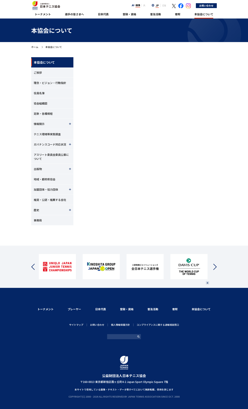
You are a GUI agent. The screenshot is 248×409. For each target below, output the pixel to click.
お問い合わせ (206, 5)
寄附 (177, 14)
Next (213, 267)
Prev (35, 267)
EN (164, 5)
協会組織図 (40, 103)
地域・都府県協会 (44, 179)
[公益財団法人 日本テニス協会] (45, 3)
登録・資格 (129, 14)
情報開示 (39, 124)
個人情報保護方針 (120, 324)
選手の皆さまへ (74, 14)
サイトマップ (76, 324)
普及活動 (155, 14)
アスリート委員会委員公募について (51, 157)
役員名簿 (39, 93)
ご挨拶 (38, 72)
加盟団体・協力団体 (46, 189)
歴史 (36, 210)
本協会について (203, 14)
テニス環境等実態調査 (47, 134)
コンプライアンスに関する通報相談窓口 (158, 324)
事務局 (38, 220)
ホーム (34, 47)
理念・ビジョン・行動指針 (50, 83)
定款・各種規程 (43, 114)
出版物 (38, 169)
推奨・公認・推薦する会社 (50, 200)
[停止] (207, 282)
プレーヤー (74, 309)
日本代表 (103, 14)
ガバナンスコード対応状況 (50, 144)
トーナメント (43, 14)
